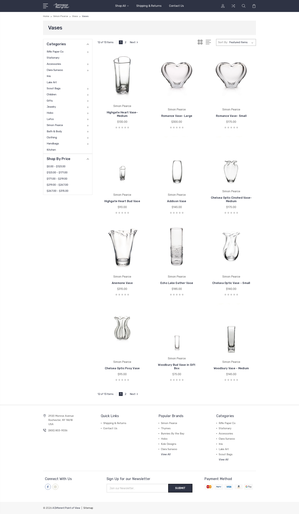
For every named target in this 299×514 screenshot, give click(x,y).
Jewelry (51, 106)
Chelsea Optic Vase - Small (231, 283)
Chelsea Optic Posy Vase (122, 368)
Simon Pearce (55, 125)
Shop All (120, 5)
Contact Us (176, 5)
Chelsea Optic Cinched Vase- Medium (231, 199)
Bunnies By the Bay (172, 433)
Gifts (50, 100)
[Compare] (233, 8)
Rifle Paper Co (55, 51)
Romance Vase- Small (231, 116)
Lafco (50, 119)
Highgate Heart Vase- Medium (122, 114)
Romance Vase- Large (176, 116)
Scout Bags (54, 88)
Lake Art (52, 82)
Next (132, 42)
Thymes (166, 428)
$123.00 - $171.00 (57, 172)
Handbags (53, 143)
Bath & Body (54, 131)
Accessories (54, 64)
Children (51, 94)
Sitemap (88, 508)
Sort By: (223, 42)
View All (166, 454)
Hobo (50, 112)
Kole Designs (168, 444)
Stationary (53, 57)
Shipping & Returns (148, 5)
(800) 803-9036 (57, 430)
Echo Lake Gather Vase (176, 283)
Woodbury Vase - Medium (231, 368)
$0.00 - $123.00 (56, 166)
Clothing (52, 137)
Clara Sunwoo (55, 70)
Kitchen (51, 149)
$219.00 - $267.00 (57, 184)
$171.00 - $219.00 (57, 178)
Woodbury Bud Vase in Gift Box (176, 366)
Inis (49, 76)
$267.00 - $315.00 (57, 190)
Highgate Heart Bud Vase (122, 201)
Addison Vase (176, 201)
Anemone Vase (122, 283)
